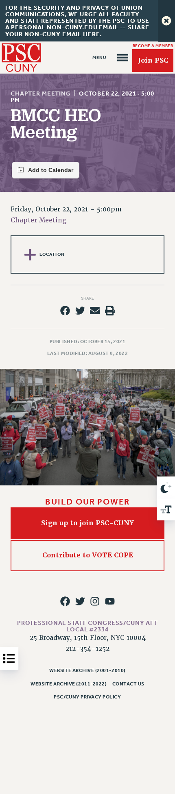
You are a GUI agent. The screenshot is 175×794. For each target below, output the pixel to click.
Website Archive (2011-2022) (69, 684)
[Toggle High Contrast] (166, 487)
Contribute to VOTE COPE (87, 555)
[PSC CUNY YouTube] (110, 601)
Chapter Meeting (41, 93)
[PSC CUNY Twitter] (80, 601)
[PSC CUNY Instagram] (95, 601)
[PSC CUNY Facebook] (65, 601)
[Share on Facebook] (65, 310)
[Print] (110, 310)
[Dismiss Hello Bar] (166, 20)
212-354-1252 (87, 649)
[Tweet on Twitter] (80, 310)
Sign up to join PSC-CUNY (87, 523)
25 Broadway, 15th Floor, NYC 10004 (88, 638)
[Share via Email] (95, 310)
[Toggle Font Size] (166, 509)
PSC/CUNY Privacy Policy (87, 697)
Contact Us (128, 684)
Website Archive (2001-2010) (87, 670)
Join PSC (153, 60)
